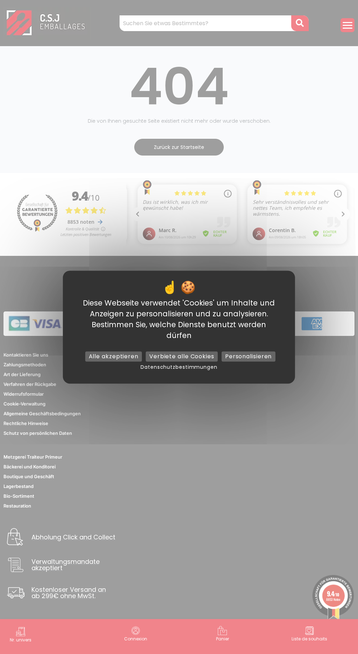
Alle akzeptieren (113, 356)
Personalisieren (248, 356)
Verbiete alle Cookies (181, 356)
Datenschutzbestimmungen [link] (179, 367)
